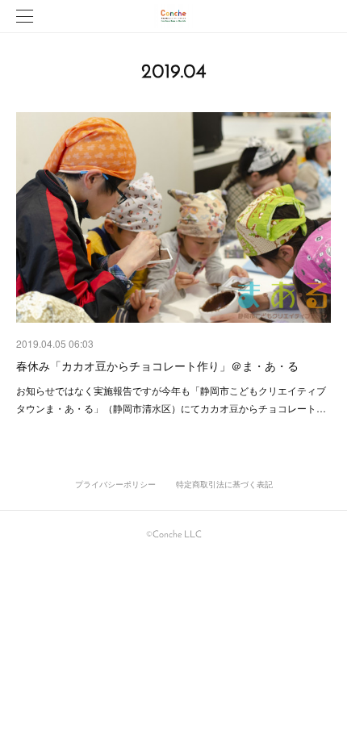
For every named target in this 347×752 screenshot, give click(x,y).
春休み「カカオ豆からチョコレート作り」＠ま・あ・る (157, 365)
